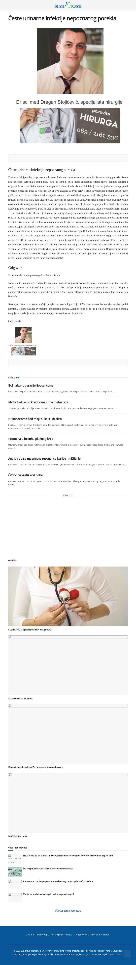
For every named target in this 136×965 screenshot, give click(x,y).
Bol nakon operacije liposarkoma (31, 385)
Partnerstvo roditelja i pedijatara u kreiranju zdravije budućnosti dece (58, 881)
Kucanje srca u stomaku (20, 698)
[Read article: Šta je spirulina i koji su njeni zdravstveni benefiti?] (15, 872)
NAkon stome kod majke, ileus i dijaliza (35, 419)
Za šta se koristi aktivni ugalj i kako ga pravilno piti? (48, 894)
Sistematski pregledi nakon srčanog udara (29, 629)
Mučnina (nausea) (17, 836)
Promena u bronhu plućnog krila (30, 439)
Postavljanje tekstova (61, 934)
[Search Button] (126, 5)
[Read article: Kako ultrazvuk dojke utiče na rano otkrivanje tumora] (68, 734)
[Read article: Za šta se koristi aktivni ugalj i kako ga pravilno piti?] (15, 897)
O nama (30, 934)
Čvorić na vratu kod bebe (25, 475)
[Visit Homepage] (68, 5)
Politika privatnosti (100, 934)
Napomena (81, 934)
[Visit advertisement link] (68, 911)
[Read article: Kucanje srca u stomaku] (68, 665)
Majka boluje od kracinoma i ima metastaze (38, 402)
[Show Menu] (9, 5)
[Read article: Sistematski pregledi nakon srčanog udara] (68, 596)
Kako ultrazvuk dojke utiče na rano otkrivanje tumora (35, 767)
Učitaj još (68, 495)
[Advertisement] (68, 527)
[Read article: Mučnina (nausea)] (68, 803)
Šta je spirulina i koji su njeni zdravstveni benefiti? (48, 868)
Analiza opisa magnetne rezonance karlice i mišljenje (44, 458)
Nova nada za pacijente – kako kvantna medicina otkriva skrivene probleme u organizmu (68, 855)
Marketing (42, 934)
